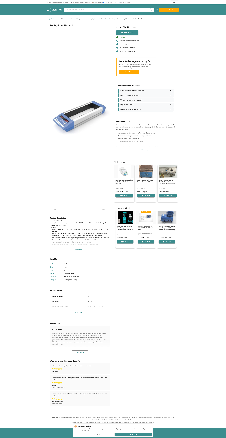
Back (52, 19)
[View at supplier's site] (80, 277)
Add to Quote (128, 32)
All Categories (64, 19)
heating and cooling (70, 280)
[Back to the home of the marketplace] (54, 9)
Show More (78, 249)
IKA (65, 270)
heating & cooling (125, 19)
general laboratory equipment (109, 19)
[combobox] (175, 2)
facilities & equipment (77, 19)
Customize (96, 434)
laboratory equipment (92, 19)
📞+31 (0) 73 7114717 (111, 2)
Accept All (133, 434)
